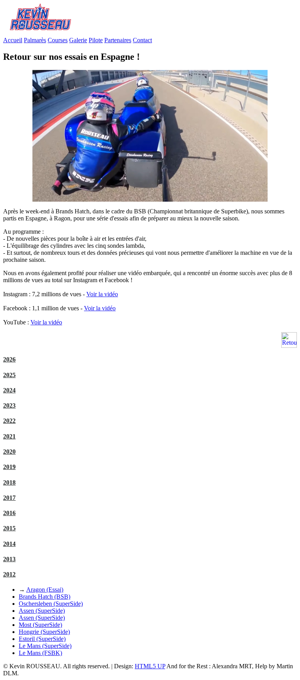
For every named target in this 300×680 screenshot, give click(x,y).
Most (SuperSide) (40, 624)
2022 (9, 420)
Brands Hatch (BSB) (44, 596)
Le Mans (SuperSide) (45, 645)
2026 (9, 359)
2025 (9, 375)
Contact (142, 40)
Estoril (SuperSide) (42, 638)
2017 (9, 497)
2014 (9, 543)
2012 (9, 574)
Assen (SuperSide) (42, 610)
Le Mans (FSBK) (40, 653)
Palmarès (35, 40)
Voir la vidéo (102, 294)
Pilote (96, 40)
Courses (58, 40)
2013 (9, 559)
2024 (9, 390)
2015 (9, 528)
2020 (9, 451)
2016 (9, 513)
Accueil (12, 40)
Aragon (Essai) (44, 589)
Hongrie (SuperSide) (44, 631)
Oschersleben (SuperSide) (51, 603)
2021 (9, 436)
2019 (9, 466)
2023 (9, 405)
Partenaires (117, 40)
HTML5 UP (150, 666)
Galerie (78, 40)
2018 (9, 482)
